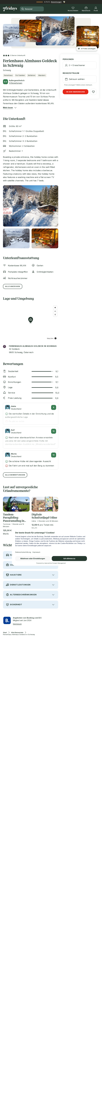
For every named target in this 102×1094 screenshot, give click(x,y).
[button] (8, 107)
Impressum (17, 624)
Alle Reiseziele (17, 632)
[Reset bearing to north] (55, 315)
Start (5, 632)
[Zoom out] (55, 311)
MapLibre (50, 338)
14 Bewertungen (15, 83)
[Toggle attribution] (55, 338)
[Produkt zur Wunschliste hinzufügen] (26, 500)
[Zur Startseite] (10, 8)
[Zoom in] (55, 307)
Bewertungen (56, 2)
